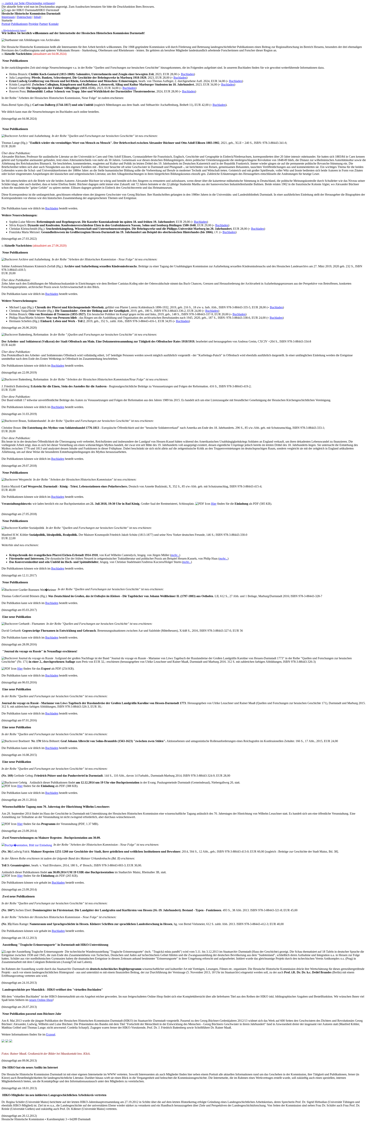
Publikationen (19, 24)
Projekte (34, 24)
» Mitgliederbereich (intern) (14, 30)
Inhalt (37, 17)
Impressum (8, 17)
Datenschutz (24, 17)
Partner (43, 24)
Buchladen (187, 74)
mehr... (175, 555)
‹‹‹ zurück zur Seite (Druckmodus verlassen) (28, 3)
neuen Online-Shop (41, 1000)
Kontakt (53, 24)
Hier (213, 503)
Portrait (6, 24)
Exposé (50, 1034)
